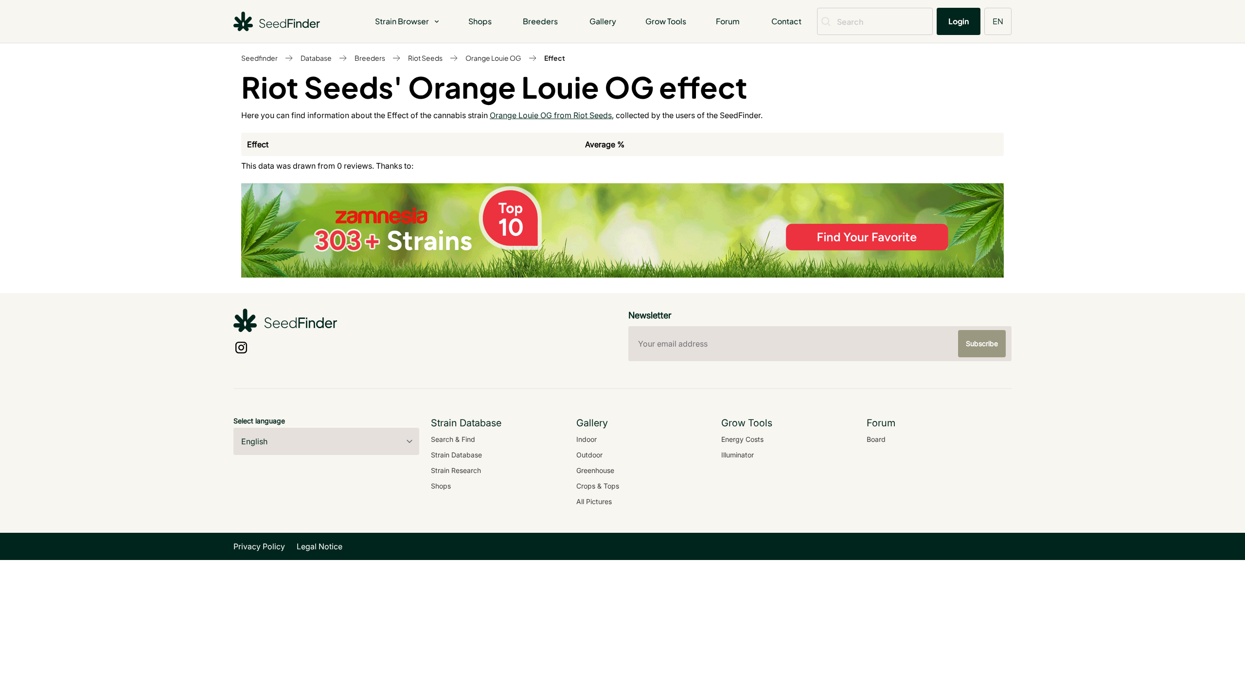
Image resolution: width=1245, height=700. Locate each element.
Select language (259, 421)
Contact (786, 21)
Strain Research (456, 470)
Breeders (540, 21)
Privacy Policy (259, 546)
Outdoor (589, 455)
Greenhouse (595, 470)
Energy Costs (742, 439)
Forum (728, 21)
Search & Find (453, 439)
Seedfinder (259, 57)
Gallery (602, 21)
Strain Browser (402, 21)
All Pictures (594, 501)
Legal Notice (319, 546)
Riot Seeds (425, 57)
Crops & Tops (597, 486)
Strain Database (456, 455)
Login (958, 21)
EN (998, 21)
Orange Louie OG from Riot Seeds (551, 115)
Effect (554, 57)
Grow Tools (665, 21)
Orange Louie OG (493, 57)
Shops (480, 21)
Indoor (586, 439)
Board (876, 439)
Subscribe (982, 343)
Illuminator (737, 455)
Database (316, 57)
